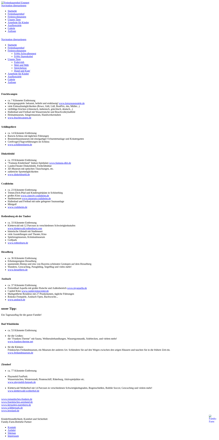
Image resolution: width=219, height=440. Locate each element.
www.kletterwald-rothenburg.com (25, 228)
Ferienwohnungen (17, 16)
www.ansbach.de (16, 299)
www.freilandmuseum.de (20, 352)
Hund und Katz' (22, 70)
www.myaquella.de (77, 288)
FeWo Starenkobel (23, 56)
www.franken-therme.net (20, 341)
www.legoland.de (10, 410)
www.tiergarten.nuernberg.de (16, 405)
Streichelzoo (20, 68)
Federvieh (19, 62)
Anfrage (12, 31)
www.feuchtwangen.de (19, 117)
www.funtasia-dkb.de (60, 163)
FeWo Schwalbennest (25, 53)
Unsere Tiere (14, 19)
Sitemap (12, 433)
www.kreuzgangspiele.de (72, 103)
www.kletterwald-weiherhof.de (23, 390)
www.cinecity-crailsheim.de (35, 195)
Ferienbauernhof (16, 13)
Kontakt (12, 427)
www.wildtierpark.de (12, 407)
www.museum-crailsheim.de (36, 198)
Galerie (11, 28)
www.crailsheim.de (17, 207)
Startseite (12, 11)
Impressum (13, 436)
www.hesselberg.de (18, 269)
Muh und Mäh (21, 65)
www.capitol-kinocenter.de (35, 291)
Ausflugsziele (14, 25)
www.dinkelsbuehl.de (19, 174)
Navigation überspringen (13, 5)
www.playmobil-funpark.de (22, 382)
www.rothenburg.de (18, 242)
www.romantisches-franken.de (16, 399)
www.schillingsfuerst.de (20, 144)
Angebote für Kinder (18, 22)
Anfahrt (12, 430)
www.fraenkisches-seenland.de (17, 402)
